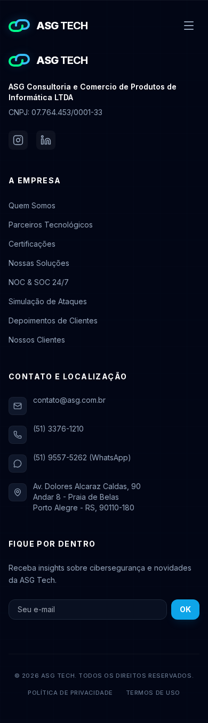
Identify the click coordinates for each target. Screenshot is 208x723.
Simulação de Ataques (48, 301)
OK (185, 609)
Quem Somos (32, 205)
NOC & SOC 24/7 (39, 282)
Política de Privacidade (70, 692)
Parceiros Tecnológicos (51, 224)
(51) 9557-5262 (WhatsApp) (82, 457)
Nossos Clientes (37, 339)
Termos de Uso (153, 692)
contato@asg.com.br (69, 399)
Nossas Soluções (39, 262)
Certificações (32, 243)
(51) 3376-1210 (58, 428)
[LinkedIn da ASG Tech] (45, 140)
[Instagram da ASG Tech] (18, 140)
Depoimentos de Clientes (53, 320)
